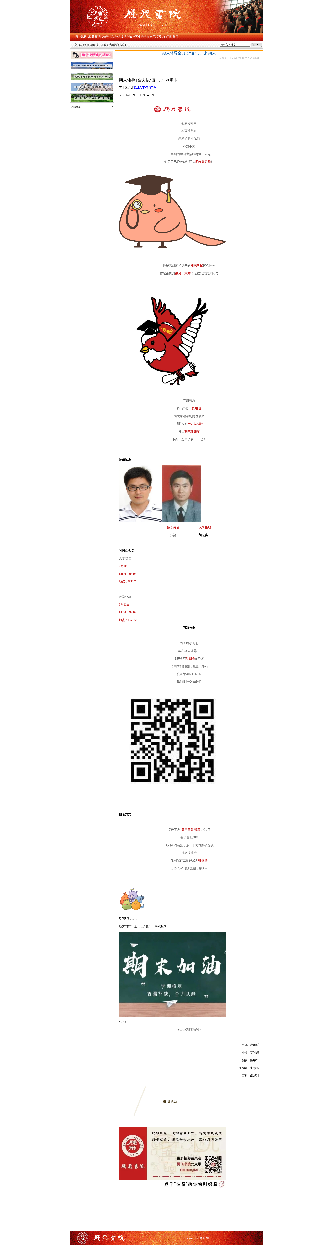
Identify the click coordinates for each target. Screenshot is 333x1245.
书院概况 (80, 36)
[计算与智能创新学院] (92, 92)
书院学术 (115, 36)
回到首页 (172, 36)
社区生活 (138, 36)
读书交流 (126, 36)
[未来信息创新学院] (92, 103)
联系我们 (161, 36)
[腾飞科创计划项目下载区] (92, 60)
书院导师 (92, 36)
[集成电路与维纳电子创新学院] (92, 81)
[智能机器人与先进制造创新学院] (92, 71)
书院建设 (103, 36)
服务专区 (149, 36)
